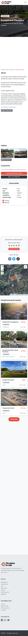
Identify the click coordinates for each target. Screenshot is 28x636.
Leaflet (13, 294)
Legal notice (4, 606)
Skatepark (4, 582)
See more (14, 419)
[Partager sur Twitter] (14, 259)
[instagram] (5, 620)
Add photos (7, 159)
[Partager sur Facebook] (10, 259)
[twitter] (8, 620)
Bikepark (3, 594)
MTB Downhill (5, 592)
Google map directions (14, 173)
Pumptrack (4, 584)
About (3, 604)
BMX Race (4, 588)
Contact (3, 610)
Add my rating (14, 249)
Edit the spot (7, 110)
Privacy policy (5, 608)
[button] (14, 278)
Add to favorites (14, 177)
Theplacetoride (19, 70)
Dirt (2, 586)
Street (3, 590)
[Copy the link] (18, 259)
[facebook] (2, 620)
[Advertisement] (14, 53)
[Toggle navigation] (25, 2)
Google (25, 294)
